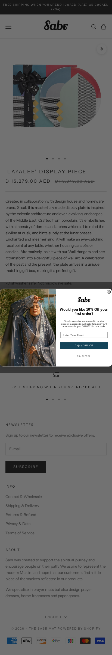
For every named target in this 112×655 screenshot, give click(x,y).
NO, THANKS (84, 356)
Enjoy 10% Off (84, 345)
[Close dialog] (109, 292)
